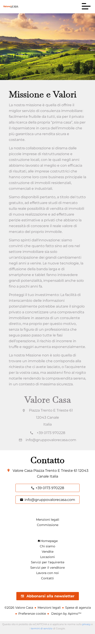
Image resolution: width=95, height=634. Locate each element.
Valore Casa (47, 399)
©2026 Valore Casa (18, 608)
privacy (86, 624)
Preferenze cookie (32, 614)
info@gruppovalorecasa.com (51, 440)
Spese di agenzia (78, 608)
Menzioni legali (49, 608)
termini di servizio (41, 628)
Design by (65, 614)
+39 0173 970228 (51, 433)
